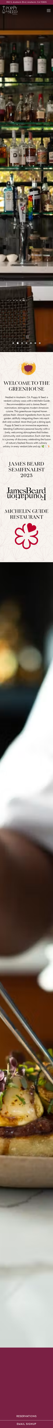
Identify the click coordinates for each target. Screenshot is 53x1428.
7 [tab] (39, 1404)
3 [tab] (22, 1404)
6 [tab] (35, 1404)
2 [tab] (17, 1404)
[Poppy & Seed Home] (12, 10)
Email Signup (26, 1424)
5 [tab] (30, 1404)
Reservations (26, 1416)
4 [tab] (26, 1404)
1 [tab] (13, 1404)
